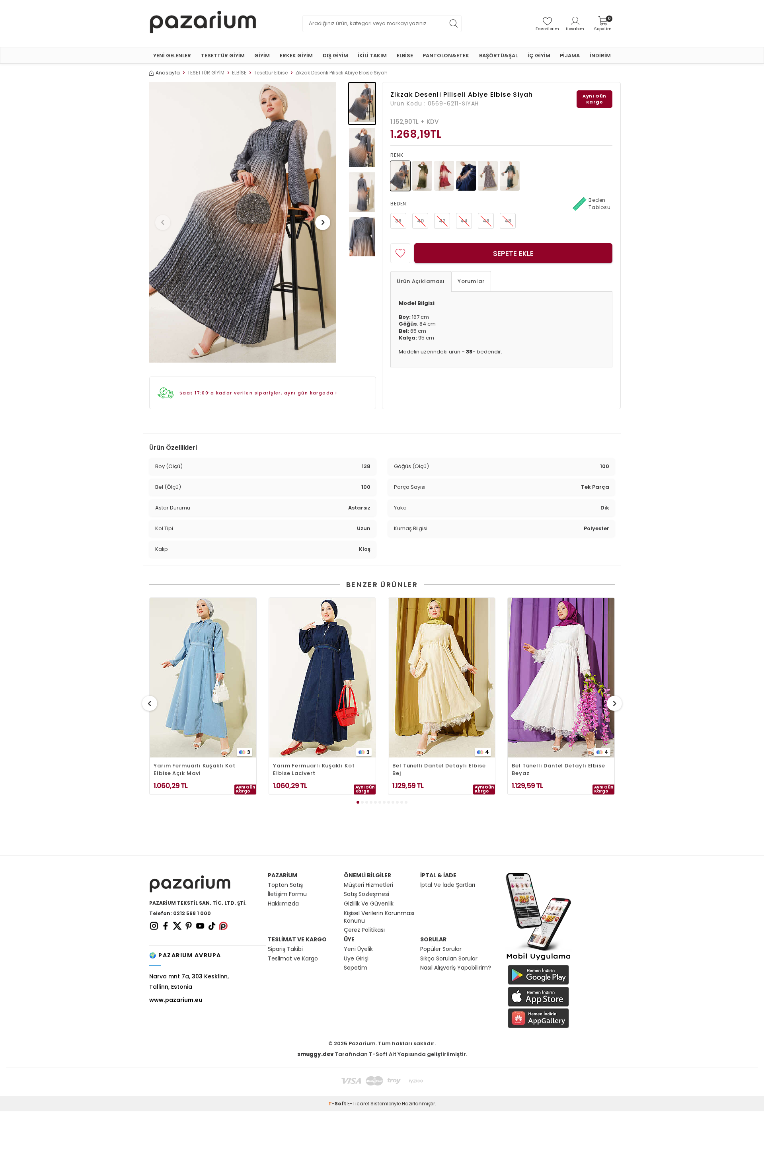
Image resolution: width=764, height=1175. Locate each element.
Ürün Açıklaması (421, 281)
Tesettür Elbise (271, 73)
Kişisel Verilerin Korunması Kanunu (379, 917)
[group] (242, 222)
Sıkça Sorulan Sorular (448, 958)
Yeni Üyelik (358, 949)
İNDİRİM (600, 55)
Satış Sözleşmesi (366, 894)
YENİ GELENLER (172, 55)
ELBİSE (405, 55)
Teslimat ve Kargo (293, 958)
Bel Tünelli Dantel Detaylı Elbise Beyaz (558, 769)
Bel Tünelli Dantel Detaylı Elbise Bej (439, 769)
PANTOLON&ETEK (446, 55)
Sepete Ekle (513, 253)
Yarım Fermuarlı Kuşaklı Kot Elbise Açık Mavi (195, 769)
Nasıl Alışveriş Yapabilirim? (455, 968)
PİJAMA (570, 55)
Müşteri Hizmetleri (368, 885)
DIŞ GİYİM (335, 55)
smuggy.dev (315, 1054)
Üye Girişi (356, 958)
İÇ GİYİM (539, 55)
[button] (162, 222)
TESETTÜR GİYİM (223, 55)
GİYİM (262, 55)
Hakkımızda (283, 904)
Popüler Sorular (441, 949)
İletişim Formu (287, 894)
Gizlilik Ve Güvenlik (369, 904)
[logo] (203, 23)
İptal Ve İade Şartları (447, 885)
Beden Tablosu (600, 204)
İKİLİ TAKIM (372, 55)
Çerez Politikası (364, 930)
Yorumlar (471, 281)
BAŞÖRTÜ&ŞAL (498, 55)
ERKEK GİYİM (296, 55)
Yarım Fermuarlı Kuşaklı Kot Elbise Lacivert (314, 769)
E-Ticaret (358, 1103)
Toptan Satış (285, 885)
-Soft (337, 1103)
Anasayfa (168, 73)
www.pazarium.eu (175, 1000)
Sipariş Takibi (285, 949)
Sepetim (355, 968)
